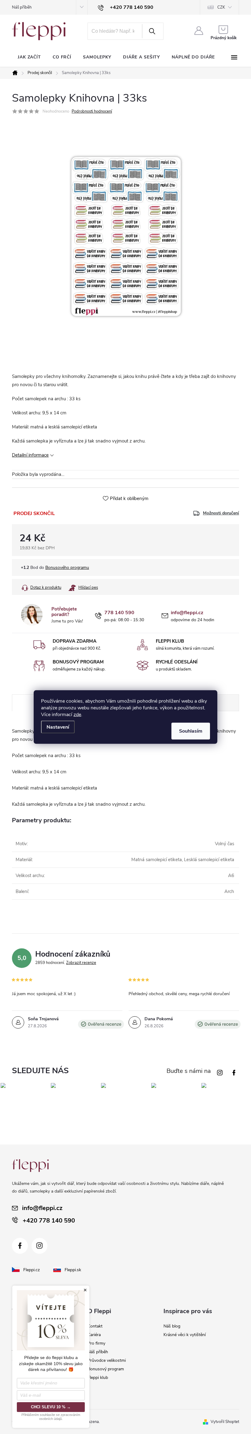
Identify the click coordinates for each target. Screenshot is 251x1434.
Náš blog (171, 1326)
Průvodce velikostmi (107, 1360)
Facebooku (235, 1071)
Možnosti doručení (221, 513)
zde (77, 714)
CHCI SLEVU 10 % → (51, 1407)
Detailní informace (30, 455)
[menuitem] (29, 57)
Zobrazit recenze (81, 962)
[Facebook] (20, 1246)
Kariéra (94, 1335)
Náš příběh (22, 7)
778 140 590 (119, 613)
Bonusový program (106, 1369)
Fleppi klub (98, 1377)
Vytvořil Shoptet (225, 1422)
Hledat (152, 31)
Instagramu (221, 1071)
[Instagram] (39, 1246)
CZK (221, 7)
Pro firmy (96, 1343)
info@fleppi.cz (187, 613)
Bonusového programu (67, 567)
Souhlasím (190, 731)
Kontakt (95, 1326)
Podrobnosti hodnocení (92, 111)
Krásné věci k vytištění (184, 1335)
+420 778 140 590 (49, 1220)
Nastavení (58, 727)
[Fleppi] (30, 1165)
